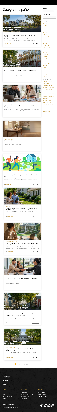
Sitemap (4, 407)
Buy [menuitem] (4, 392)
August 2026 (45, 23)
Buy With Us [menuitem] (24, 392)
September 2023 (46, 70)
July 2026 (45, 25)
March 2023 (45, 76)
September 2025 (46, 47)
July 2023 (45, 72)
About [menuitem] (4, 398)
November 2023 (46, 65)
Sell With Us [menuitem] (41, 392)
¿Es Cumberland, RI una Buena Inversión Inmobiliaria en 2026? (48, 83)
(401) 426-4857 (6, 384)
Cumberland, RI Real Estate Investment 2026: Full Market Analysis (48, 89)
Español (5, 33)
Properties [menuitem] (24, 398)
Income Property (14, 33)
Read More (35, 43)
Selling (18, 33)
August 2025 (45, 50)
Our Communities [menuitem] (7, 396)
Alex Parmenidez (8, 43)
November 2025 (46, 43)
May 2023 (45, 74)
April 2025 (45, 58)
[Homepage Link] (4, 2)
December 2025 (46, 41)
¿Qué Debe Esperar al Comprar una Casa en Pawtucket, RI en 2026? (48, 109)
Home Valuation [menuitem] (42, 396)
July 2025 (45, 52)
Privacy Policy (8, 407)
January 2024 (46, 61)
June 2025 (45, 54)
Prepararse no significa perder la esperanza (17, 141)
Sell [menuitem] (4, 394)
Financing (12, 68)
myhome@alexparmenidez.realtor (10, 386)
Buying (5, 68)
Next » (27, 364)
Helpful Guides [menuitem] (25, 396)
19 (24, 364)
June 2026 (45, 28)
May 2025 (45, 56)
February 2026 (46, 36)
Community (6, 104)
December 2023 (46, 63)
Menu (54, 3)
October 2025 (46, 45)
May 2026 (45, 30)
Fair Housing (13, 407)
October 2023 (46, 67)
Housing (9, 33)
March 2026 (45, 34)
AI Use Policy (18, 407)
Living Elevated (10, 139)
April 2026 (45, 32)
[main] (28, 184)
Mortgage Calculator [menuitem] (27, 394)
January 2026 (46, 39)
